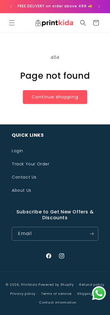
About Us (21, 190)
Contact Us (24, 177)
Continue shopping (55, 97)
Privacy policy (22, 293)
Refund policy (91, 284)
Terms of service (56, 293)
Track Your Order (31, 164)
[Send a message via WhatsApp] (99, 293)
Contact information (57, 302)
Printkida (29, 284)
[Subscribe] (91, 234)
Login (17, 151)
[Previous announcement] (10, 6)
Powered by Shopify (56, 284)
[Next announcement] (99, 6)
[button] (11, 22)
